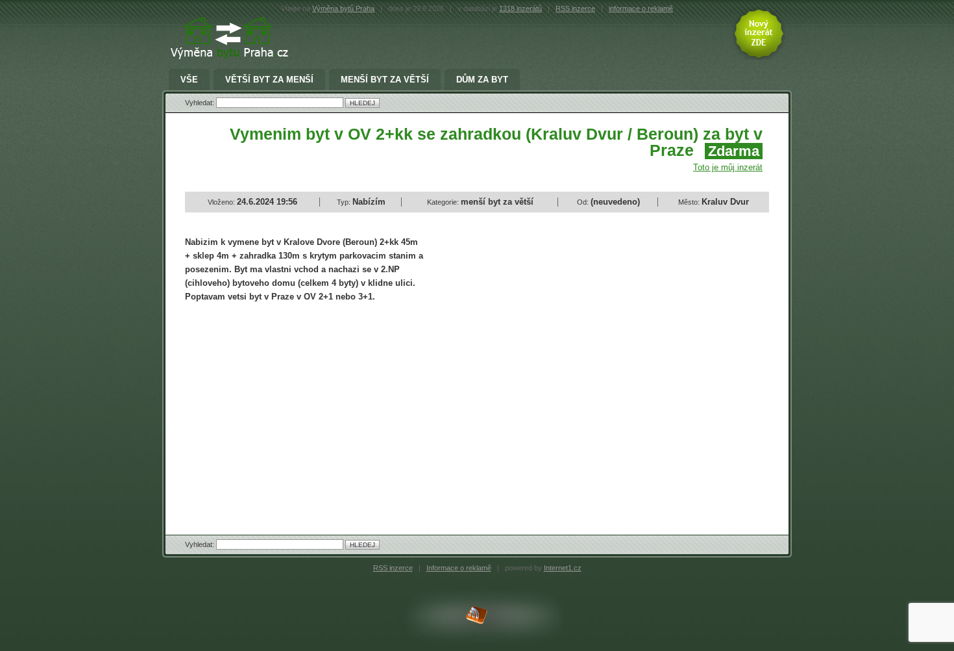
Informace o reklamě (458, 568)
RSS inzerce (575, 8)
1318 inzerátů (520, 8)
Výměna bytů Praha (343, 8)
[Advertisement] (294, 407)
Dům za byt (482, 79)
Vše (189, 79)
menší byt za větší (385, 79)
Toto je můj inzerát (728, 167)
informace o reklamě (641, 8)
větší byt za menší (269, 79)
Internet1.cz (562, 568)
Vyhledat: (200, 103)
